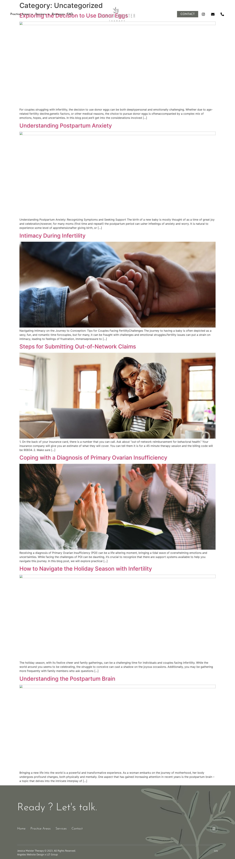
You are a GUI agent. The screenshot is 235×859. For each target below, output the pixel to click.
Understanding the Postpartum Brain (67, 678)
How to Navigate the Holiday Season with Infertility (85, 568)
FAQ (70, 14)
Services (40, 14)
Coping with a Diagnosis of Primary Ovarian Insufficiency (93, 457)
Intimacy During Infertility (52, 235)
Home (21, 828)
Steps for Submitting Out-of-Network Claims (77, 346)
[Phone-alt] (222, 14)
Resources (58, 14)
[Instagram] (203, 14)
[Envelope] (213, 14)
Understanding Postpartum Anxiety (65, 125)
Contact (77, 828)
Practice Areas (19, 14)
